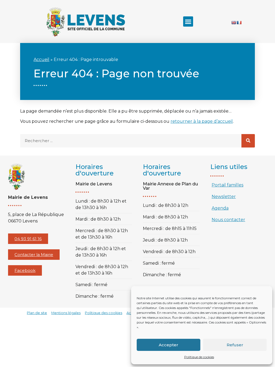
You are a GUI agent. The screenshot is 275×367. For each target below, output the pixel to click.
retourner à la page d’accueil (202, 121)
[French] (239, 22)
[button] (188, 21)
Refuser (235, 344)
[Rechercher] (248, 140)
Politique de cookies (199, 357)
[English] (233, 22)
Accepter (168, 344)
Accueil (41, 59)
